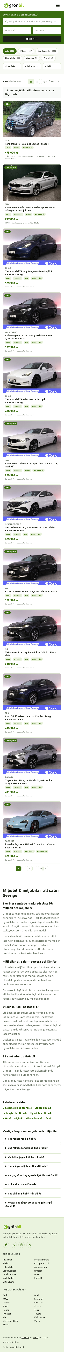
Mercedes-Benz (10, 1321)
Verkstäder (8, 1278)
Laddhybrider (47, 51)
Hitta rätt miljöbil (13, 1118)
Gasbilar (31, 58)
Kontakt (38, 1278)
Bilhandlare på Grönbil (38, 1118)
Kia (4, 1317)
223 (40, 868)
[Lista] (37, 81)
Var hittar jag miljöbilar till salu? (26, 1157)
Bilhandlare (8, 1282)
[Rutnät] (31, 81)
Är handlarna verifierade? (23, 1184)
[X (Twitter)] (14, 1245)
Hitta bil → (32, 39)
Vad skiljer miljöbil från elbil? (24, 1193)
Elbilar (26, 51)
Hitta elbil (7, 1259)
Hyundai (7, 1313)
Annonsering (40, 1267)
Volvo (37, 1321)
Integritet (25, 1337)
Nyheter (38, 1270)
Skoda (37, 1306)
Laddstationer (10, 1274)
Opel (36, 1295)
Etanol (48, 58)
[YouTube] (29, 1245)
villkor (35, 1337)
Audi (5, 1295)
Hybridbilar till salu (41, 1113)
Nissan (6, 1324)
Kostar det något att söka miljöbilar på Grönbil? (28, 1204)
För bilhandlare (41, 1259)
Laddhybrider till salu (15, 1113)
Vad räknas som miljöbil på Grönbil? (28, 1148)
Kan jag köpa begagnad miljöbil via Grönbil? (33, 1175)
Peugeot (38, 1299)
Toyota (37, 1313)
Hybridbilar (12, 58)
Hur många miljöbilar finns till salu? (28, 1166)
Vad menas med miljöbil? (22, 1138)
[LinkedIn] (21, 1245)
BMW (5, 1299)
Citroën (6, 1302)
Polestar (38, 1302)
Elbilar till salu (43, 1108)
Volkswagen (40, 1317)
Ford (5, 1306)
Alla (9, 51)
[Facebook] (6, 1245)
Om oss (38, 1274)
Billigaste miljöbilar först (17, 1108)
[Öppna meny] (57, 5)
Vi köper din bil (41, 1263)
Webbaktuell (18, 1347)
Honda (6, 1310)
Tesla (36, 1310)
